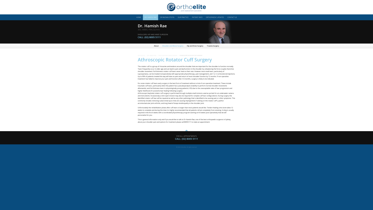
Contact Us (232, 17)
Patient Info (197, 17)
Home (138, 17)
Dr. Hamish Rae (150, 17)
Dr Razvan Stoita (167, 17)
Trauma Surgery (213, 46)
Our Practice (183, 17)
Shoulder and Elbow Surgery (172, 46)
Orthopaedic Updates (215, 17)
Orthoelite (141, 55)
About (156, 46)
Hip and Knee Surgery (195, 46)
